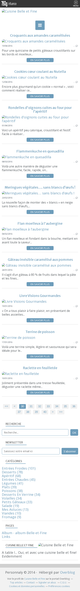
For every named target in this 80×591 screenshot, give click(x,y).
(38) (12, 490)
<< (6, 406)
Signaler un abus (47, 582)
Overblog (67, 572)
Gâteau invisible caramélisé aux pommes (40, 259)
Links (6, 536)
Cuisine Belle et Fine (34, 578)
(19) (10, 505)
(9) (11, 517)
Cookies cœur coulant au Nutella (40, 71)
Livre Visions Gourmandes (40, 296)
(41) (12, 483)
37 (19, 411)
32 (39, 406)
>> (61, 411)
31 (31, 406)
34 (56, 406)
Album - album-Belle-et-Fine (24, 533)
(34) (21, 494)
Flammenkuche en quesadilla (40, 151)
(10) (11, 513)
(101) (19, 468)
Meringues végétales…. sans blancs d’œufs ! (40, 187)
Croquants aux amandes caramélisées (40, 35)
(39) (9, 487)
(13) (15, 509)
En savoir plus (40, 60)
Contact (30, 582)
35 (65, 406)
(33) (17, 502)
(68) (11, 476)
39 (36, 411)
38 (27, 411)
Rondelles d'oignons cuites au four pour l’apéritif (40, 110)
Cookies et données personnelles (26, 586)
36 (73, 406)
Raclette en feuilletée (40, 368)
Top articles (16, 582)
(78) (12, 472)
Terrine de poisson (40, 332)
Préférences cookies (59, 586)
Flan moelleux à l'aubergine (40, 223)
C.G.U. (63, 582)
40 (44, 411)
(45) (18, 479)
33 (48, 406)
